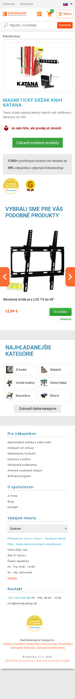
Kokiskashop (11, 36)
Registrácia (26, 3)
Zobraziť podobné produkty (37, 143)
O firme (12, 495)
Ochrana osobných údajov (25, 470)
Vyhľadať (65, 25)
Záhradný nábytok (22, 647)
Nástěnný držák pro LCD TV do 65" (28, 299)
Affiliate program (19, 476)
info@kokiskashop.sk (22, 603)
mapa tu (12, 578)
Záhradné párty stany (51, 647)
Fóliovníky (33, 643)
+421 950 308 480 (19, 597)
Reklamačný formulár (22, 453)
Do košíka (60, 312)
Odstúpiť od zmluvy (21, 447)
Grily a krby (49, 643)
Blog (11, 501)
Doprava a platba (19, 459)
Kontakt (13, 507)
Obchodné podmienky (22, 464)
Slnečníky (65, 643)
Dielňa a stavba (13, 643)
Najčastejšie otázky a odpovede (29, 442)
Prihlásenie (9, 3)
